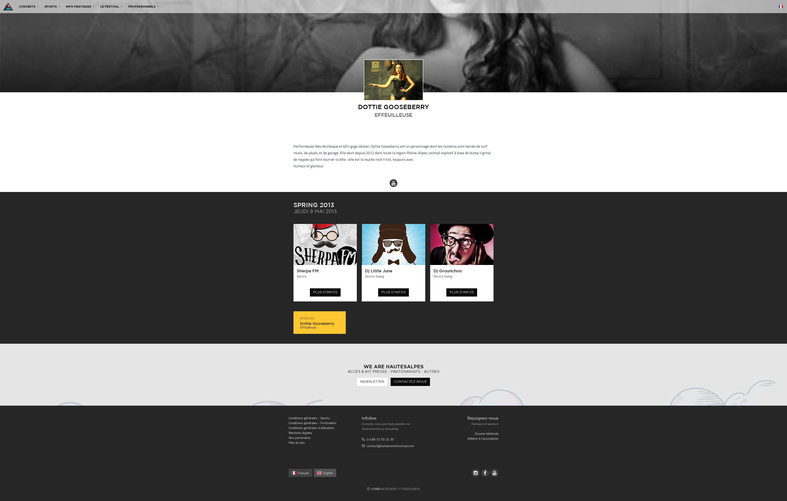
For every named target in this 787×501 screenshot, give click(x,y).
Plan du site (297, 442)
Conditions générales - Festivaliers (312, 422)
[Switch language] (780, 6)
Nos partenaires (300, 437)
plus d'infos (325, 292)
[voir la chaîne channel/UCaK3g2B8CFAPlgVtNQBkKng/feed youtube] (393, 183)
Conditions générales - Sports (309, 417)
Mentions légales (300, 432)
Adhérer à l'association (482, 438)
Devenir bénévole (486, 433)
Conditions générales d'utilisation (311, 427)
